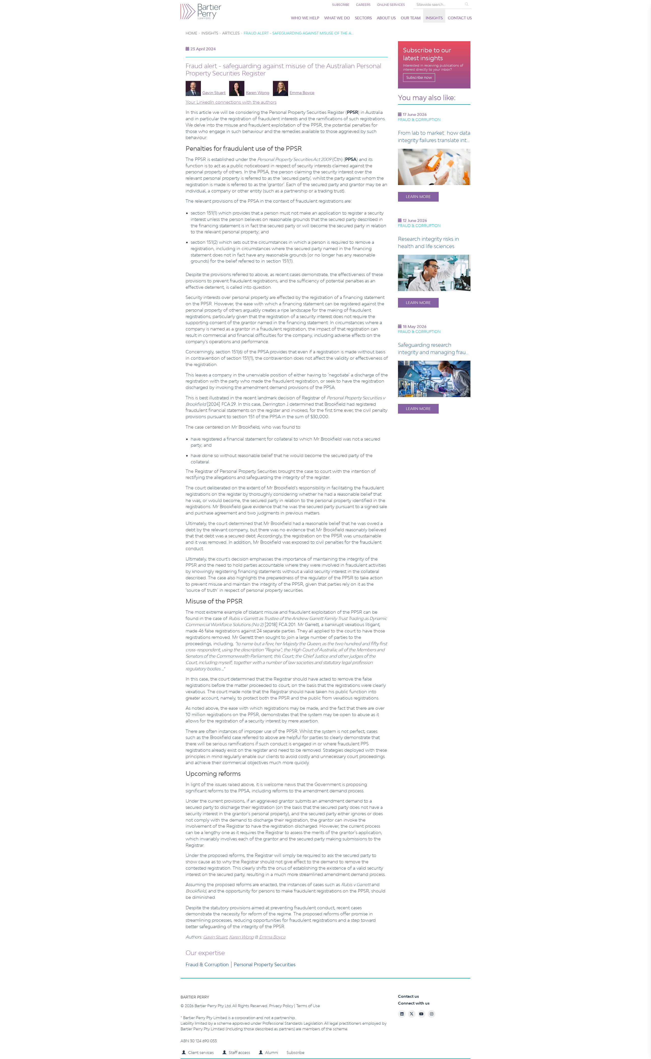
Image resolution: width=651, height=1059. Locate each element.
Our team (411, 18)
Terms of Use (308, 1005)
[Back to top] (624, 1043)
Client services (201, 1052)
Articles (231, 33)
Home (191, 33)
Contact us (460, 18)
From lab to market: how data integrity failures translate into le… (434, 139)
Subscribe (340, 5)
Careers (363, 5)
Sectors (363, 18)
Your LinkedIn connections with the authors (231, 102)
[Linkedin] (596, 1043)
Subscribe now (419, 77)
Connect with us (414, 1003)
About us (386, 18)
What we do (337, 18)
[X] (615, 1043)
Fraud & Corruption (207, 964)
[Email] (587, 1043)
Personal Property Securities (264, 964)
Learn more (418, 196)
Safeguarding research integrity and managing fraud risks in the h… (433, 351)
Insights (434, 18)
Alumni (271, 1052)
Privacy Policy (281, 1005)
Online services (391, 5)
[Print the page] (577, 1043)
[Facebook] (605, 1043)
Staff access (239, 1052)
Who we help (305, 18)
